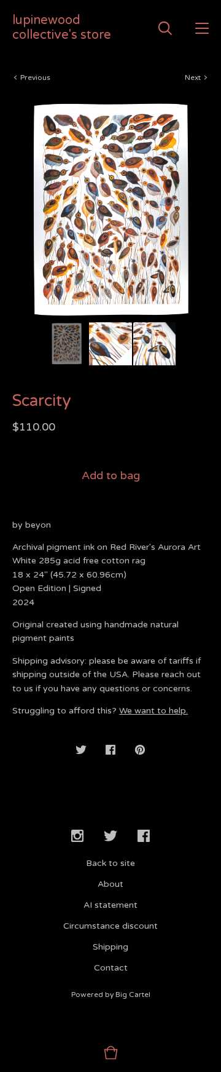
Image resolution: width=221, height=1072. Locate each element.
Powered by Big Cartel (110, 994)
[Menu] (202, 28)
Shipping (110, 947)
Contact (111, 968)
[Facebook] (143, 836)
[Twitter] (110, 836)
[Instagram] (77, 836)
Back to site (110, 863)
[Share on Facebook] (110, 750)
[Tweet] (81, 750)
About (110, 884)
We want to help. (153, 710)
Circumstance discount (110, 926)
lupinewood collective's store (61, 27)
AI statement (110, 905)
